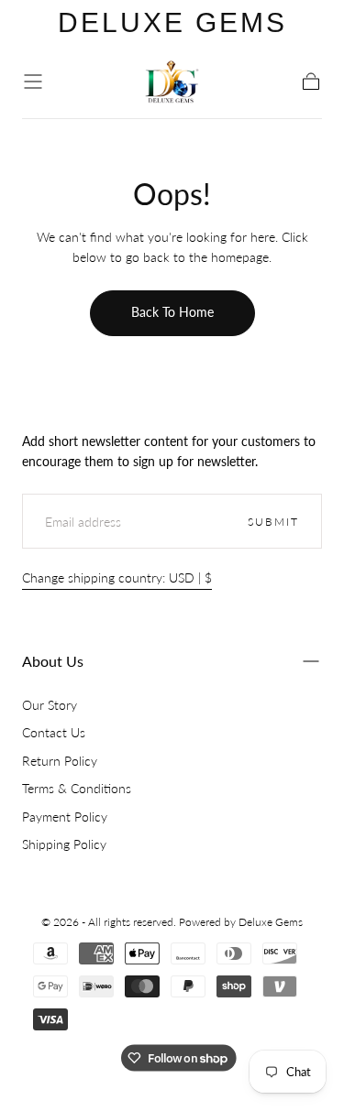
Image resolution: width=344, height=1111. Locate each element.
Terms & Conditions (76, 788)
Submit (273, 521)
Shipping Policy (64, 844)
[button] (33, 82)
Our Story (49, 705)
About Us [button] (52, 661)
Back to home (172, 312)
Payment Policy (64, 816)
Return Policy (59, 760)
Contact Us (53, 732)
